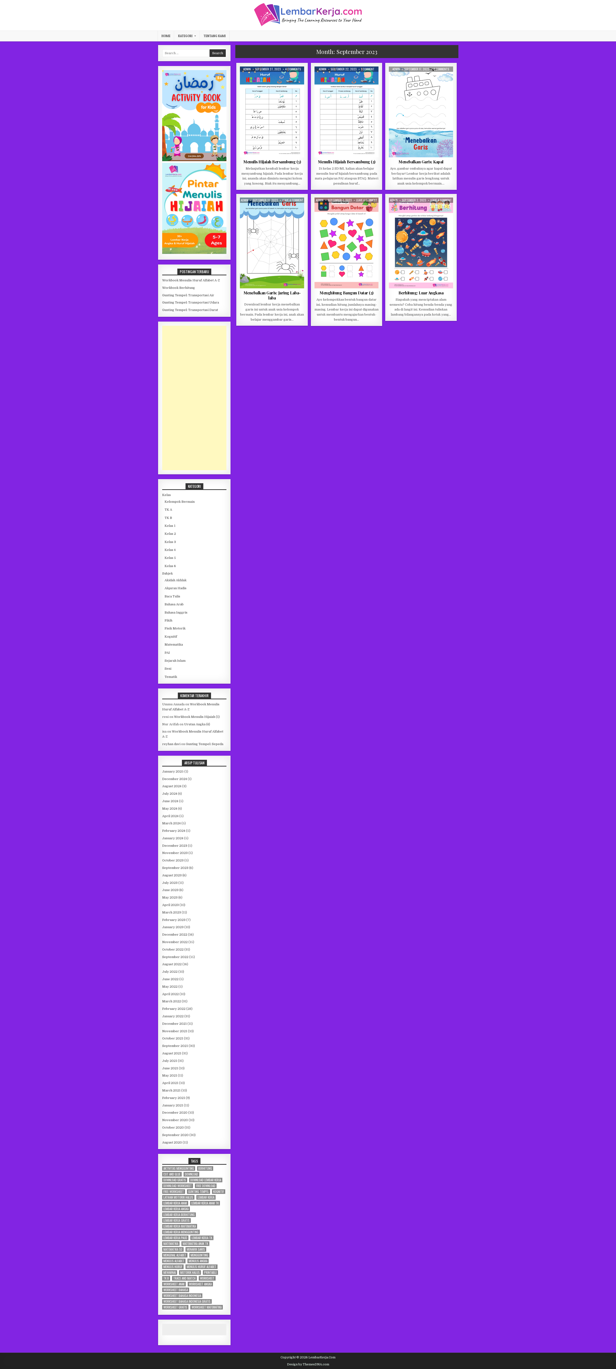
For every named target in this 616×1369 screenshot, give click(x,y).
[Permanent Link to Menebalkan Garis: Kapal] (421, 111)
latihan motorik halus (178, 1197)
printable (210, 1272)
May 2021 (169, 1075)
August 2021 (171, 1053)
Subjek (167, 573)
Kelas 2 (277, 78)
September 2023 (175, 868)
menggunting (199, 1255)
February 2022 (174, 1009)
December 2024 (174, 779)
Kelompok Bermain (432, 78)
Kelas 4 (170, 550)
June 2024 (170, 801)
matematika (170, 1243)
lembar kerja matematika (179, 1226)
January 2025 (173, 771)
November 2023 (175, 853)
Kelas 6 (170, 566)
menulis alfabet (173, 1261)
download (191, 1174)
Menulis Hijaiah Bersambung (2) (346, 161)
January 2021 (172, 1105)
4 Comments (293, 69)
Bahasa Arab (174, 604)
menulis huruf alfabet (201, 1266)
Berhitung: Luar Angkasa (421, 292)
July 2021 (169, 1061)
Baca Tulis (172, 596)
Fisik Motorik (406, 78)
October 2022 (173, 949)
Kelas (166, 495)
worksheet (207, 1278)
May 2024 (169, 808)
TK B (168, 518)
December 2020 (174, 1112)
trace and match (184, 1278)
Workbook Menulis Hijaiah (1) (197, 717)
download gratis (174, 1180)
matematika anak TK (195, 1243)
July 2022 (170, 971)
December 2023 (174, 845)
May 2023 (170, 897)
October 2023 (173, 860)
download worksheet (177, 1186)
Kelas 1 (170, 526)
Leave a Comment (292, 200)
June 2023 (170, 890)
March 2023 (171, 912)
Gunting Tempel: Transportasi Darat (190, 310)
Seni (168, 668)
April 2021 (170, 1083)
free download (205, 1186)
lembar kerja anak (175, 1203)
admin (247, 69)
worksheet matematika (207, 1307)
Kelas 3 (170, 542)
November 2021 (174, 1031)
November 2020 (175, 1120)
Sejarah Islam (175, 660)
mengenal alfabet (174, 1255)
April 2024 (170, 816)
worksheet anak (174, 1284)
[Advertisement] (194, 398)
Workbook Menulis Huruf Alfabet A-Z (191, 280)
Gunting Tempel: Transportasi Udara (190, 302)
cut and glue (171, 1174)
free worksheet (173, 1191)
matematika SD (172, 1249)
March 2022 (171, 1001)
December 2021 (174, 1023)
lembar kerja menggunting (181, 1232)
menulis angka (198, 1261)
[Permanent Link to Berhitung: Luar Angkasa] (421, 243)
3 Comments (441, 69)
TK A (439, 209)
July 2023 (170, 883)
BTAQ (265, 78)
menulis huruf (172, 1266)
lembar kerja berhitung (179, 1214)
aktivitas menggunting (178, 1168)
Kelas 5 (170, 558)
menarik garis (196, 1249)
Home (165, 36)
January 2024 (172, 838)
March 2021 (171, 1090)
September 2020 (175, 1135)
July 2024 (169, 793)
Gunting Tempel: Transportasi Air (188, 295)
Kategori (185, 36)
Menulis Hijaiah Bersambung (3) (272, 161)
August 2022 (172, 964)
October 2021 (172, 1038)
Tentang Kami (215, 36)
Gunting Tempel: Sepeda (204, 744)
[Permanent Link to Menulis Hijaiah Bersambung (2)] (346, 111)
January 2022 (173, 1016)
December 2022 (174, 934)
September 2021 (175, 1046)
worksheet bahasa (175, 1290)
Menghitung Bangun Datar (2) (346, 292)
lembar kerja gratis (176, 1220)
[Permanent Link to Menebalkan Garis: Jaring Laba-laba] (272, 243)
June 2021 (170, 1068)
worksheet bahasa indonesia (182, 1295)
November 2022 (175, 942)
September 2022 (175, 957)
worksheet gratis (175, 1307)
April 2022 (170, 994)
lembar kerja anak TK (205, 1203)
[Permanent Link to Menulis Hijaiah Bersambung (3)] (272, 111)
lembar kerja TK (202, 1238)
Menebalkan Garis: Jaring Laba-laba (272, 295)
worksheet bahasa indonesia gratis (187, 1301)
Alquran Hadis (175, 588)
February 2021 (173, 1098)
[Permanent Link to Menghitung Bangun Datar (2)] (346, 243)
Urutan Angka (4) (197, 724)
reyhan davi (171, 744)
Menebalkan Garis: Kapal (420, 161)
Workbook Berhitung (178, 288)
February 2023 (174, 920)
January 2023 (173, 927)
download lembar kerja (205, 1180)
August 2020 (172, 1142)
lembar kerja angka (176, 1209)
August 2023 (172, 875)
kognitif (218, 1191)
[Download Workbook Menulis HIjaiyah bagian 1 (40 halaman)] (194, 253)
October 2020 (173, 1127)
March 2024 (171, 823)
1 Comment (367, 69)
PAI (167, 653)
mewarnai (169, 1272)
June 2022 (170, 979)
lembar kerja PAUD (175, 1238)
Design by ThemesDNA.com (308, 1364)
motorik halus (190, 1272)
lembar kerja (206, 1197)
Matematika (369, 209)
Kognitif (351, 209)
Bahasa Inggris (176, 612)
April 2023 (170, 905)
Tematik (171, 677)
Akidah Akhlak (175, 580)
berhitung (205, 1168)
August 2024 (171, 786)
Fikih (168, 620)
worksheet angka (200, 1284)
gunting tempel (198, 1191)
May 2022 (170, 986)
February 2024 (173, 831)
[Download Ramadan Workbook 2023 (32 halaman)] (194, 160)
